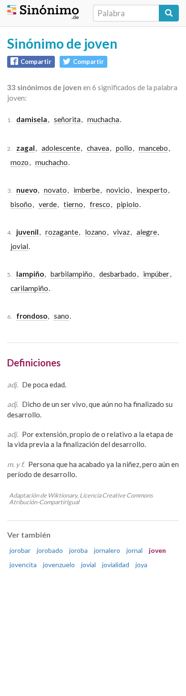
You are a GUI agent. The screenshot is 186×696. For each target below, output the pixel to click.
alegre (146, 232)
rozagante (61, 232)
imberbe (86, 190)
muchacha (103, 119)
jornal (134, 550)
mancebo (153, 148)
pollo (124, 148)
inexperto (151, 190)
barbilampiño (72, 274)
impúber (156, 274)
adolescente (60, 148)
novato (55, 190)
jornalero (107, 550)
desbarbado (117, 274)
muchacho (51, 162)
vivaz (121, 232)
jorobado (50, 550)
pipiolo (128, 204)
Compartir (36, 61)
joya (141, 565)
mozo (19, 162)
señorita (67, 119)
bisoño (21, 204)
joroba (78, 550)
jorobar (20, 550)
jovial (19, 246)
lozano (95, 232)
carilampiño (29, 288)
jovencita (23, 565)
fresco (100, 204)
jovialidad (115, 565)
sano (61, 316)
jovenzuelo (59, 565)
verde (48, 204)
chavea (98, 148)
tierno (73, 204)
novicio (118, 190)
